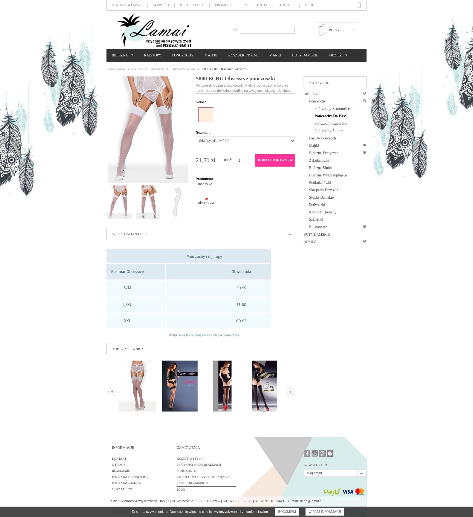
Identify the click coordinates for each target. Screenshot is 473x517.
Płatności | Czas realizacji (199, 464)
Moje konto (255, 5)
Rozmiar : (203, 133)
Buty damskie (305, 55)
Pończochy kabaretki (331, 123)
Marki (275, 55)
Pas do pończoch (322, 138)
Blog (310, 5)
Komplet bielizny (322, 212)
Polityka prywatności (130, 476)
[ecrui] (206, 115)
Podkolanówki (320, 183)
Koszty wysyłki (190, 458)
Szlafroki (316, 220)
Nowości (161, 5)
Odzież (334, 55)
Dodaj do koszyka (275, 160)
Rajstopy (152, 55)
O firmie (118, 464)
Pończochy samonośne (332, 109)
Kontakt (286, 5)
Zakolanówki (319, 160)
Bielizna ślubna (321, 168)
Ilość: (228, 160)
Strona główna (127, 5)
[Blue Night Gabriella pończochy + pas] (180, 386)
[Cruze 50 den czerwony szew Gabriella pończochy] (265, 386)
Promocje (224, 5)
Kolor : (201, 102)
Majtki (210, 55)
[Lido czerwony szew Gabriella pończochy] (222, 386)
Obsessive (204, 184)
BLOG (181, 489)
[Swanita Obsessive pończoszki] (137, 386)
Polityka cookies (126, 482)
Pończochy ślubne (329, 131)
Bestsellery (192, 5)
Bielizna (118, 55)
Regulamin (121, 470)
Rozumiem (287, 512)
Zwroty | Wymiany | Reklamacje (203, 476)
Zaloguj (359, 5)
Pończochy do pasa (183, 69)
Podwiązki (317, 205)
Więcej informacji (324, 512)
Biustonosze (318, 227)
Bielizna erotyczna (323, 153)
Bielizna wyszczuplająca (328, 175)
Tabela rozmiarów (192, 482)
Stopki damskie (321, 197)
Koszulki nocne (243, 55)
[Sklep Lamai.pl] (153, 30)
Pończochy (183, 55)
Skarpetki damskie (323, 190)
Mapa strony (122, 488)
